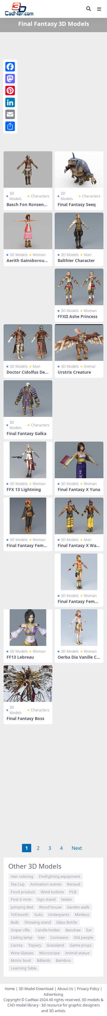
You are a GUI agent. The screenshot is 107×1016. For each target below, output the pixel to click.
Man (87, 254)
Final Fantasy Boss (25, 718)
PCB (72, 892)
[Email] (10, 114)
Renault (74, 884)
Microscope (49, 953)
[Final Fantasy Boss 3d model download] (28, 683)
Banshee (73, 930)
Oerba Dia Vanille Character (78, 659)
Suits (38, 914)
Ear (89, 930)
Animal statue (77, 953)
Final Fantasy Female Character (27, 548)
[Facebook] (10, 67)
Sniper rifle (20, 930)
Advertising (53, 994)
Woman (39, 254)
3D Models (16, 196)
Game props (81, 945)
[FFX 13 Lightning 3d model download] (28, 460)
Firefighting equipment (59, 876)
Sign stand (46, 899)
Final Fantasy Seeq (77, 204)
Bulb (15, 922)
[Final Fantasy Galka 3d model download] (28, 398)
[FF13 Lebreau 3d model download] (28, 627)
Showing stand (37, 922)
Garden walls (78, 907)
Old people (83, 937)
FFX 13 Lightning (24, 489)
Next (77, 848)
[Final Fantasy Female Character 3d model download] (28, 516)
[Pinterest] (10, 90)
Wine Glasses (22, 953)
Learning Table (24, 968)
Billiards (44, 960)
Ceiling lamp (21, 937)
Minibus (82, 914)
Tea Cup (18, 884)
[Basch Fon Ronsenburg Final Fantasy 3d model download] (28, 169)
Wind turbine (52, 892)
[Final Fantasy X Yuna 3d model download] (79, 460)
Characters (40, 196)
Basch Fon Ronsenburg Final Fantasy (28, 207)
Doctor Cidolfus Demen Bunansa (28, 374)
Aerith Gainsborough (27, 263)
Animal (89, 366)
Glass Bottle (66, 922)
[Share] (10, 126)
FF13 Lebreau (20, 657)
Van (41, 937)
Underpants (58, 914)
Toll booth (20, 914)
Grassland (55, 945)
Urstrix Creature (74, 372)
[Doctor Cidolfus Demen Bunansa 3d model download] (28, 342)
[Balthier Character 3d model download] (79, 231)
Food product (23, 892)
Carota (17, 945)
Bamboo (63, 960)
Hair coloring (22, 876)
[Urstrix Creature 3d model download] (79, 342)
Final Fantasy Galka (26, 433)
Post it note (21, 899)
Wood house (50, 907)
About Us (65, 988)
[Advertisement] (53, 90)
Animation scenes (46, 884)
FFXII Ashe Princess (77, 316)
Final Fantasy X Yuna (79, 489)
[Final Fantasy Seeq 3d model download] (79, 169)
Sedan (66, 899)
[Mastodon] (10, 79)
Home (10, 988)
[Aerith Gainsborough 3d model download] (28, 231)
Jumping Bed (22, 907)
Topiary (34, 945)
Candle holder (47, 930)
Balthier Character (76, 260)
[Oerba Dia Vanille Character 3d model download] (79, 627)
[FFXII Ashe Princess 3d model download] (79, 287)
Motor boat (21, 960)
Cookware (59, 937)
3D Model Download (36, 988)
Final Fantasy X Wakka (78, 548)
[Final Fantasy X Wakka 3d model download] (79, 516)
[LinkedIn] (10, 102)
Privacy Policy (88, 988)
